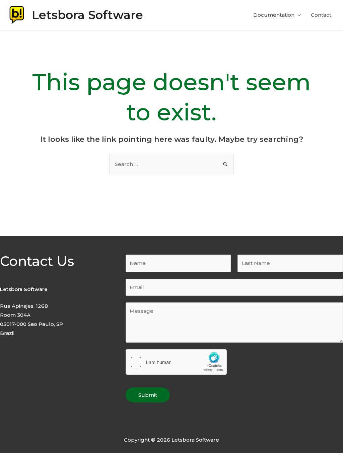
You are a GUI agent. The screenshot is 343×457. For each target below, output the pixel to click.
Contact (321, 15)
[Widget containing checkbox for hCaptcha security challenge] (176, 362)
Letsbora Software (87, 15)
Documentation (273, 15)
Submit (147, 395)
